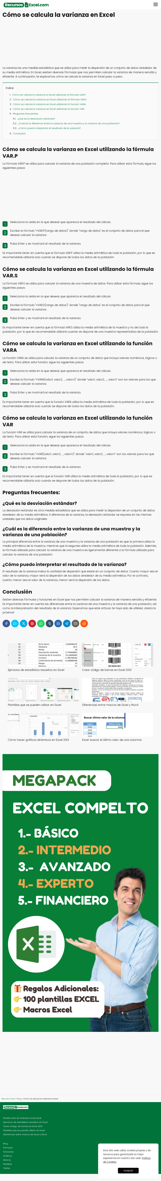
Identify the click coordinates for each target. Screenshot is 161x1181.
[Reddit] (84, 623)
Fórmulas (8, 1147)
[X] (23, 623)
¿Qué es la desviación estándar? (36, 118)
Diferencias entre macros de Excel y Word (25, 1134)
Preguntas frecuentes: (26, 113)
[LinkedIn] (58, 623)
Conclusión (19, 133)
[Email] (75, 623)
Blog (5, 1143)
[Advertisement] (80, 42)
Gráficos (7, 1155)
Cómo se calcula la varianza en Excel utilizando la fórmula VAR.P (49, 94)
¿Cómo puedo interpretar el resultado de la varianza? (49, 128)
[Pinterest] (32, 623)
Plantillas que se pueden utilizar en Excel (24, 1130)
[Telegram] (67, 623)
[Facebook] (6, 623)
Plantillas (7, 1164)
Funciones (8, 1151)
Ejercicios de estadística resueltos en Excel (25, 1122)
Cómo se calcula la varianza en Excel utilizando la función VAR (48, 109)
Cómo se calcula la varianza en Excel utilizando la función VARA (49, 104)
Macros (7, 1159)
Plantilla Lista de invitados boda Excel (22, 1118)
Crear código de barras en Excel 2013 (22, 1126)
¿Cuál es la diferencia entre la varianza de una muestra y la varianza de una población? (69, 123)
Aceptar (128, 1170)
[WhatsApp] (41, 623)
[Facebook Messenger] (15, 623)
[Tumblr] (49, 623)
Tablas (6, 1168)
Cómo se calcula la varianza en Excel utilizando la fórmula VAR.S (50, 99)
